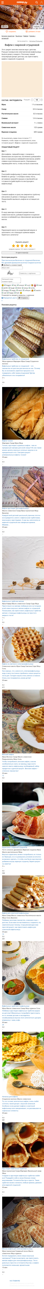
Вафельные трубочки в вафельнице (15, 1006)
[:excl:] (32, 290)
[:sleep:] (25, 288)
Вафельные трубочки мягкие (13, 601)
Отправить (24, 298)
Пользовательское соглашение (22, 1283)
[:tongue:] (5, 290)
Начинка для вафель (10, 1097)
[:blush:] (32, 285)
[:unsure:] (20, 285)
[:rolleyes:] (27, 290)
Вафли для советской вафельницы (15, 913)
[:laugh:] (12, 288)
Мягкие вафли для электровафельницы (17, 1249)
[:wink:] (19, 290)
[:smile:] (32, 288)
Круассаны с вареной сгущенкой (14, 847)
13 (3, 934)
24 (3, 1025)
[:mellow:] (21, 293)
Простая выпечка (8, 260)
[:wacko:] (37, 290)
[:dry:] (14, 285)
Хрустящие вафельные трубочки (14, 1169)
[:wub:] (35, 285)
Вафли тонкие (7, 441)
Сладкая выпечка (34, 263)
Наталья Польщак (35, 41)
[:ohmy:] (3, 285)
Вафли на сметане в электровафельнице (17, 664)
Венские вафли (8, 754)
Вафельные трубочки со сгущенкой (15, 359)
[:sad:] (4, 293)
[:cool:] (28, 285)
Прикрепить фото (10, 298)
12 (3, 776)
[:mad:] (39, 285)
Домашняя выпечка (20, 263)
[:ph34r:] (5, 288)
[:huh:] (16, 293)
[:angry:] (13, 290)
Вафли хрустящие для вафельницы (15, 508)
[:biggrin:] (8, 285)
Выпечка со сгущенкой (24, 260)
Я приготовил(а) (22, 253)
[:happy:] (10, 293)
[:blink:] (18, 288)
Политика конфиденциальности (22, 1285)
